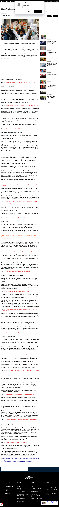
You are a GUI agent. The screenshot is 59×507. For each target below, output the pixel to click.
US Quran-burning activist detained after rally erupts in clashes (51, 48)
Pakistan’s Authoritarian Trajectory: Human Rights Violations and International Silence (36, 495)
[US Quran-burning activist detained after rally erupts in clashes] (43, 48)
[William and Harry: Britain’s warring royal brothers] (43, 98)
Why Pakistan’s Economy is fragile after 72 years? (17, 217)
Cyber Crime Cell (26, 377)
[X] (51, 16)
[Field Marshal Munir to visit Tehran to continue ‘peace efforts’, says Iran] (43, 43)
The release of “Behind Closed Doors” (51, 496)
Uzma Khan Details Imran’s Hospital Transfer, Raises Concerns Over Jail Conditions (23, 492)
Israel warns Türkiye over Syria (52, 74)
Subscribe (38, 11)
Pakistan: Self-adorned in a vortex (52, 485)
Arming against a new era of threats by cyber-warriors (18, 271)
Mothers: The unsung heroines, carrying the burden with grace (51, 487)
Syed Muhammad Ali (6, 15)
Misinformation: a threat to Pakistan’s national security (18, 291)
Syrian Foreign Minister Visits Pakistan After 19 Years (22, 498)
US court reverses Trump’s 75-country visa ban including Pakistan (52, 64)
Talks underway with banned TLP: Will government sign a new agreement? (22, 128)
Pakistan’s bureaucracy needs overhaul (14, 332)
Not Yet (28, 11)
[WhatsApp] (54, 16)
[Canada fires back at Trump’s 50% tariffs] (43, 54)
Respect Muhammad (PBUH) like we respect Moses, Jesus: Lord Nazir (21, 82)
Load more (49, 102)
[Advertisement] (20, 68)
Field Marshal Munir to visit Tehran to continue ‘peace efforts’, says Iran (51, 42)
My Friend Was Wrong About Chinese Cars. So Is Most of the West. (36, 489)
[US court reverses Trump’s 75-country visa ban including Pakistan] (43, 65)
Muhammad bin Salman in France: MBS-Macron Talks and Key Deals (52, 37)
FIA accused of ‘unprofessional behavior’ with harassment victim (20, 394)
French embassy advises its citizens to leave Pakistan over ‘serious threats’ (22, 105)
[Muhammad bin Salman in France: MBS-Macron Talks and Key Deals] (43, 37)
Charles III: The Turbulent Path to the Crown (51, 494)
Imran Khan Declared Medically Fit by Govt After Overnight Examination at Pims (23, 495)
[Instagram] (27, 479)
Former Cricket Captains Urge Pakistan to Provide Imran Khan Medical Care (52, 70)
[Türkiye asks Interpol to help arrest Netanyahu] (43, 87)
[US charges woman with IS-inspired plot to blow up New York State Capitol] (43, 92)
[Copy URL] (56, 16)
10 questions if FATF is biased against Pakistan (16, 442)
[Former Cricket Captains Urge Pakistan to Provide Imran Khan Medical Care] (43, 70)
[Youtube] (33, 479)
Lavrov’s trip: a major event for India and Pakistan (17, 153)
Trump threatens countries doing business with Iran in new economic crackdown (22, 501)
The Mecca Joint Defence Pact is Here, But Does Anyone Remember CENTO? (37, 486)
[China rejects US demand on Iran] (43, 82)
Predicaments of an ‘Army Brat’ (51, 491)
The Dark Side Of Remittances (36, 498)
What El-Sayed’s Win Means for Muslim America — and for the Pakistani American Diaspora (36, 492)
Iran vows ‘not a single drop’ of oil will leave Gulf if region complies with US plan (52, 59)
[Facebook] (48, 16)
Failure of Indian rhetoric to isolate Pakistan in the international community (22, 370)
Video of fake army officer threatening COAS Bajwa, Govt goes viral (20, 251)
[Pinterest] (29, 479)
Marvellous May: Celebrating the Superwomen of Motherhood (51, 490)
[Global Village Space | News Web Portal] (6, 1)
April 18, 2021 (12, 238)
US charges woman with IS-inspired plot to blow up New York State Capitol (52, 92)
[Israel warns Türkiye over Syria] (43, 76)
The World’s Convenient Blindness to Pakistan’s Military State (37, 500)
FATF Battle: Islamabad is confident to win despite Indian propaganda (21, 354)
